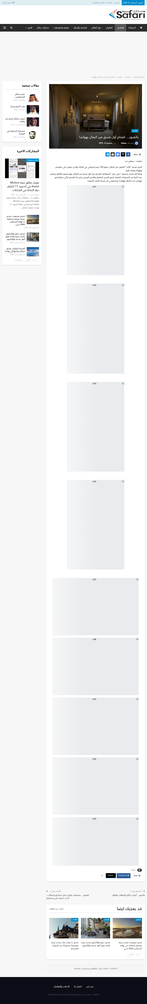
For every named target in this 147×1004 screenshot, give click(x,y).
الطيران (109, 27)
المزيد (29, 27)
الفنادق (120, 27)
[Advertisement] (73, 53)
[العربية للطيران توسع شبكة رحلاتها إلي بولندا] (33, 251)
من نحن (117, 2)
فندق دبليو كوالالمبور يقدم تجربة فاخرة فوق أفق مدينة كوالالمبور (15, 236)
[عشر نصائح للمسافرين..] (33, 97)
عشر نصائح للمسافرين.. (19, 96)
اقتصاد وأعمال (80, 27)
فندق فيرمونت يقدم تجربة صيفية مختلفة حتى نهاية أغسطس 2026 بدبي (15, 220)
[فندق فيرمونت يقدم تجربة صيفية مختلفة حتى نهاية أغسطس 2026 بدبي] (127, 928)
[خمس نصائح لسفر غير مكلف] (33, 122)
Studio (64, 994)
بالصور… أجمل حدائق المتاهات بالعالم (128, 895)
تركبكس (93, 968)
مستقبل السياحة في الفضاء (16, 132)
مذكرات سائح (43, 27)
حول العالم (96, 27)
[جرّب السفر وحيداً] (33, 109)
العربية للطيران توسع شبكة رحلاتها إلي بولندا (15, 250)
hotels (133, 870)
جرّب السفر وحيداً (17, 106)
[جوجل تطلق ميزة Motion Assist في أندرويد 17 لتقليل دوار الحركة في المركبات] (22, 168)
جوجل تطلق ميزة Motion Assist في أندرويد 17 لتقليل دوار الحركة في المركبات (23, 186)
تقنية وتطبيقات (61, 27)
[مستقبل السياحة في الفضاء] (33, 134)
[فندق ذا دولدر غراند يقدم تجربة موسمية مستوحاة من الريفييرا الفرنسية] (63, 928)
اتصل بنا (109, 2)
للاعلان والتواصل (99, 2)
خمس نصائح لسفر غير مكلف (15, 120)
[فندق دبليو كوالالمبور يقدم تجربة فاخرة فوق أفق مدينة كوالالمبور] (95, 928)
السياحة (132, 27)
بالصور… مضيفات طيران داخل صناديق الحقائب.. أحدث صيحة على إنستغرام (67, 897)
